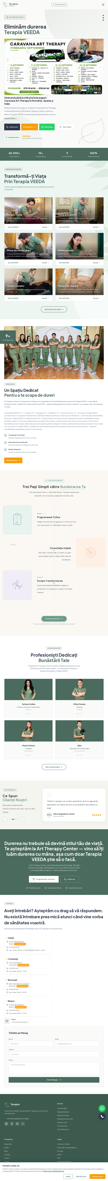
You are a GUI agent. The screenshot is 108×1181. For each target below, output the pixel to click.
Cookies (60, 1154)
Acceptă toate (97, 1176)
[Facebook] (12, 1127)
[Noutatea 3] (99, 92)
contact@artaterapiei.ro (20, 1025)
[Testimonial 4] (14, 820)
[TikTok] (23, 1127)
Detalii (44, 227)
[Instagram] (6, 1127)
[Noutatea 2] (96, 92)
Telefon (11, 1052)
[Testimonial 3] (12, 820)
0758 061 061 (13, 971)
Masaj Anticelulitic (63, 1118)
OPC (59, 1161)
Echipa (6, 1151)
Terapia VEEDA (62, 1111)
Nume (11, 1042)
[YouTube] (17, 1127)
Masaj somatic (62, 1125)
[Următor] (100, 67)
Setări (68, 1176)
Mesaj (11, 1063)
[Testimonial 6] (18, 820)
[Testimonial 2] (10, 820)
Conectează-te (60, 4)
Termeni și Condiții (63, 1147)
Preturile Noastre (63, 1132)
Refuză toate (81, 1176)
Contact (7, 1158)
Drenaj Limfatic (62, 1129)
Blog (6, 1154)
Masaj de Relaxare (63, 1115)
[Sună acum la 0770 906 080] (102, 1116)
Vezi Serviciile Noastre (52, 619)
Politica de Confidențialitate (66, 1151)
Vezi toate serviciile (53, 309)
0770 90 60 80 (14, 950)
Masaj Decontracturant (65, 1122)
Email (57, 1042)
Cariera (6, 1161)
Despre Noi (8, 1147)
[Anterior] (8, 67)
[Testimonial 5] (17, 820)
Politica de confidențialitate (53, 1171)
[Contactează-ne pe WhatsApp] (102, 1108)
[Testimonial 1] (9, 820)
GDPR (59, 1158)
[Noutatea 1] (94, 92)
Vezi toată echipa (52, 767)
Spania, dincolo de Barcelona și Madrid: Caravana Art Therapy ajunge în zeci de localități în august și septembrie (26, 100)
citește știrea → (10, 118)
